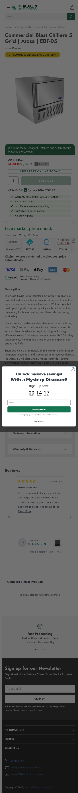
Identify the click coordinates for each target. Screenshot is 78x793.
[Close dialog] (73, 369)
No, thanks (38, 421)
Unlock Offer (39, 409)
